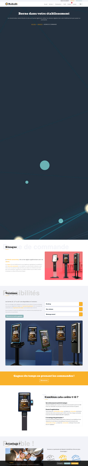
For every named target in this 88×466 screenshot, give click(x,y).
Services (40, 24)
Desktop (48, 304)
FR (80, 4)
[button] (51, 4)
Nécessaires (67, 463)
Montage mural (50, 314)
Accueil (33, 24)
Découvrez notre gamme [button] (14, 316)
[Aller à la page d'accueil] (11, 4)
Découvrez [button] (44, 380)
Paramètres (60, 463)
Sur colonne (49, 309)
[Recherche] (78, 4)
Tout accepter (75, 463)
